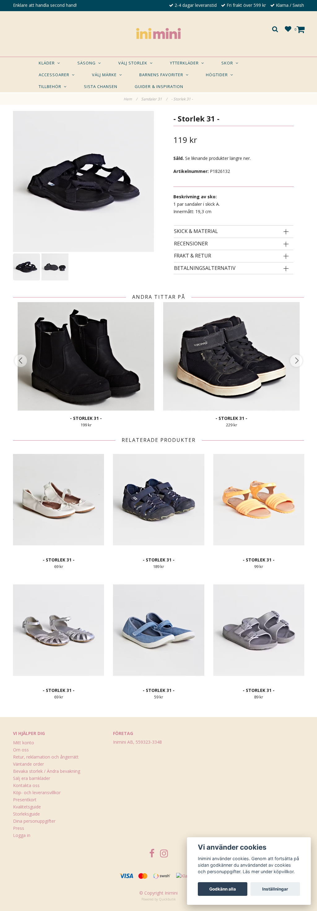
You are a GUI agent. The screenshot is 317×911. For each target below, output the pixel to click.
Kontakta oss (26, 785)
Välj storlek (134, 63)
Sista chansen (100, 86)
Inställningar (275, 889)
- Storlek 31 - (182, 99)
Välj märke (105, 74)
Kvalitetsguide (27, 807)
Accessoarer (55, 74)
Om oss (21, 750)
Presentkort (25, 800)
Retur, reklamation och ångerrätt (46, 757)
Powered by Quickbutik (158, 899)
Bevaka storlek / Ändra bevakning (46, 771)
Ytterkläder (185, 63)
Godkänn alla (222, 889)
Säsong (87, 63)
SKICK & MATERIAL (196, 231)
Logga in (21, 835)
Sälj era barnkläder (31, 778)
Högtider (218, 74)
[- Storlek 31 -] (83, 181)
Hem (130, 99)
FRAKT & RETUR (192, 256)
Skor (228, 63)
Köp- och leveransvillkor (37, 792)
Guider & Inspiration (159, 86)
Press (18, 828)
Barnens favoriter (162, 74)
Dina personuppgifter (34, 821)
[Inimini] (158, 32)
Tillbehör (51, 86)
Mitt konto (23, 743)
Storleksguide (26, 814)
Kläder (48, 63)
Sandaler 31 (154, 99)
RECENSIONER (191, 244)
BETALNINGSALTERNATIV (205, 268)
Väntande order (28, 764)
